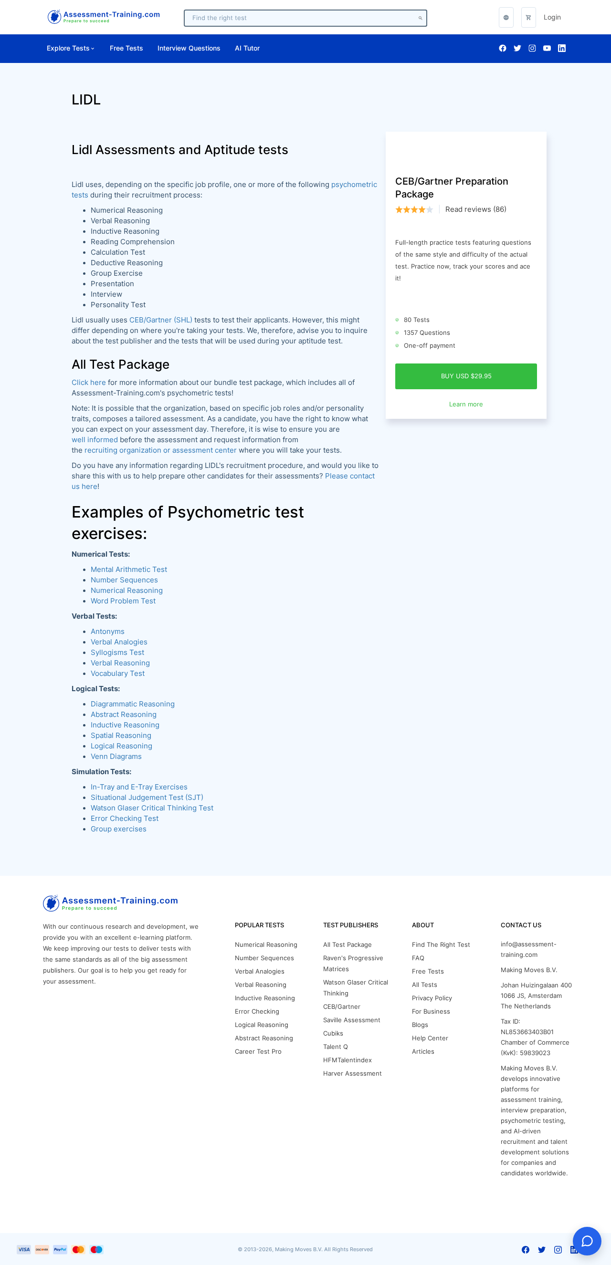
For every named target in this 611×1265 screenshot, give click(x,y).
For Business (431, 1011)
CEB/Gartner (341, 1006)
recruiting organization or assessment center (160, 450)
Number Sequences (124, 580)
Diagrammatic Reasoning (133, 704)
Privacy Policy (432, 998)
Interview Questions (189, 48)
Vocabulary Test (118, 673)
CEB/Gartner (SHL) (160, 320)
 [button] (506, 17)
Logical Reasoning (121, 746)
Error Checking (257, 1011)
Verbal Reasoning (120, 663)
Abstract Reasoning (264, 1038)
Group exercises (119, 829)
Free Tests (126, 48)
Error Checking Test (124, 818)
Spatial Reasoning (121, 735)
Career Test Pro (258, 1051)
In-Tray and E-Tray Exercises (139, 787)
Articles (423, 1051)
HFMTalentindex (347, 1060)
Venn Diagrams (116, 756)
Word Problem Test (123, 601)
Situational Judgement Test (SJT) (147, 797)
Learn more (466, 404)
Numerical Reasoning (127, 590)
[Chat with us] (587, 1241)
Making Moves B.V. (529, 970)
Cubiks (333, 1033)
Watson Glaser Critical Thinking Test (152, 808)
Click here (89, 382)
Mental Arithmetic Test (129, 569)
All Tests (424, 984)
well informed (95, 439)
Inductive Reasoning (125, 725)
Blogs (420, 1024)
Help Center (430, 1038)
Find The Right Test (441, 944)
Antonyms (108, 631)
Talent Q (335, 1046)
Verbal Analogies (119, 642)
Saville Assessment (351, 1020)
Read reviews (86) (475, 209)
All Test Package (347, 944)
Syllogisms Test (117, 652)
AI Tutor (247, 48)
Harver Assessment (352, 1073)
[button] (528, 17)
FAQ (418, 958)
